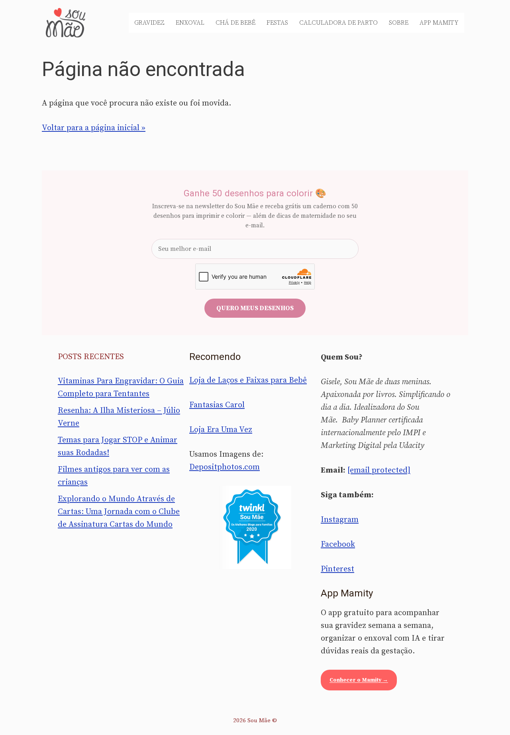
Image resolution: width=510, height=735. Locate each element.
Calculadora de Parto (338, 23)
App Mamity (439, 23)
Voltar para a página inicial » (93, 128)
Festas (277, 23)
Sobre (398, 23)
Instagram (340, 520)
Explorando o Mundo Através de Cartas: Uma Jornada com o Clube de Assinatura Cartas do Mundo (119, 512)
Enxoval (190, 23)
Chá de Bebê (235, 23)
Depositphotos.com (224, 467)
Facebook (338, 544)
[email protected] (378, 470)
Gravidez (149, 23)
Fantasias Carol (217, 405)
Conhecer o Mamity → (359, 680)
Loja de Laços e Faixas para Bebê (248, 380)
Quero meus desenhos (255, 308)
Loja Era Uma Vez (220, 430)
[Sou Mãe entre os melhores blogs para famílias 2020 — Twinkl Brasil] (255, 527)
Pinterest (337, 569)
